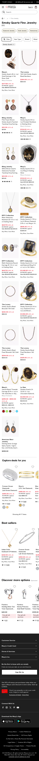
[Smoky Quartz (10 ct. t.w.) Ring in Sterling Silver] (28, 153)
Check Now (25, 695)
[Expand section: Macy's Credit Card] (19, 646)
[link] (10, 81)
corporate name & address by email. (19, 756)
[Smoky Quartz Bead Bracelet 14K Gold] (10, 291)
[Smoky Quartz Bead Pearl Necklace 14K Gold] (28, 335)
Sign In (30, 7)
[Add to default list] (16, 467)
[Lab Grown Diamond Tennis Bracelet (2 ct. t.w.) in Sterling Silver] (27, 538)
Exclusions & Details (15, 695)
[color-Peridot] (7, 411)
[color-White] (13, 411)
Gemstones (34, 31)
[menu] (3, 7)
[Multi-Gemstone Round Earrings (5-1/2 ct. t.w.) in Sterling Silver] (10, 248)
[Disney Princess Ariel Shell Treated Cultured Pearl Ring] (24, 594)
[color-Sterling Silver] (4, 507)
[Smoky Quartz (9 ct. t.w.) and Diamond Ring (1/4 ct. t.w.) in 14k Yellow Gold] (28, 248)
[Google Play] (24, 721)
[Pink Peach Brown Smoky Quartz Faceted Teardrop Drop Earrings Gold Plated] (10, 105)
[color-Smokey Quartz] (10, 411)
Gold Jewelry (22, 31)
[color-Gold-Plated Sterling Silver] (7, 507)
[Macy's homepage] (3, 18)
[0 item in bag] (35, 7)
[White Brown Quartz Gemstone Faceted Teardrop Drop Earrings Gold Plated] (10, 153)
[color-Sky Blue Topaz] (17, 411)
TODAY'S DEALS (7, 2)
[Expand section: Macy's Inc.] (19, 657)
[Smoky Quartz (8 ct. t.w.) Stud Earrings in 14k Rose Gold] (10, 59)
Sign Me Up (19, 672)
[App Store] (8, 721)
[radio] (3, 411)
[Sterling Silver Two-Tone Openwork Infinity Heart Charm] (9, 594)
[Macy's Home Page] (10, 7)
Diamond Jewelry (9, 31)
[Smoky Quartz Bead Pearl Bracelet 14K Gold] (10, 335)
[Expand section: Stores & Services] (19, 651)
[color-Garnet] (3, 411)
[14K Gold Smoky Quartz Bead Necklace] (28, 59)
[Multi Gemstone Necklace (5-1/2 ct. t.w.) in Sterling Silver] (10, 202)
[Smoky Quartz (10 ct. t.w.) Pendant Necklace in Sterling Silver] (28, 105)
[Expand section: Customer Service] (19, 640)
